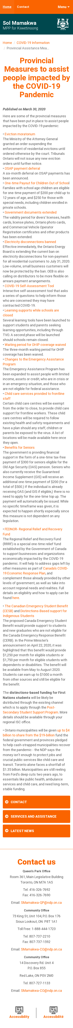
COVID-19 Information (33, 43)
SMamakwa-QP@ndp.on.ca (41, 903)
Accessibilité (53, 1017)
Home (7, 7)
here (15, 598)
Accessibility (19, 1017)
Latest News (22, 831)
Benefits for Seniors (20, 447)
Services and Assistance (34, 816)
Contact (23, 7)
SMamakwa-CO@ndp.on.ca (41, 949)
